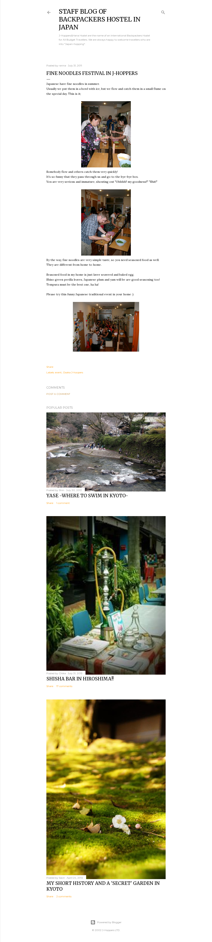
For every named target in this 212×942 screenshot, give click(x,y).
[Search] (163, 11)
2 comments (63, 896)
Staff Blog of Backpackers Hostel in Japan (100, 19)
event (58, 372)
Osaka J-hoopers (73, 372)
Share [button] (49, 366)
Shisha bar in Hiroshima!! (80, 679)
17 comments (64, 686)
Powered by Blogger (109, 922)
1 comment (63, 503)
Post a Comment (58, 393)
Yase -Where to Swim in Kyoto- (87, 496)
